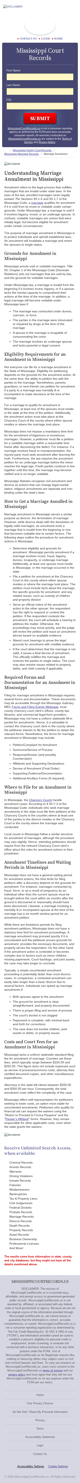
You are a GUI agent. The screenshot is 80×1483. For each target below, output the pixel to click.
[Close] (73, 6)
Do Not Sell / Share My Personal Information (40, 1411)
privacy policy (16, 1374)
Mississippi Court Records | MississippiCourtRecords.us (40, 25)
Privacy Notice (47, 142)
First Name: (13, 70)
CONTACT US (28, 38)
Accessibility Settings (30, 1466)
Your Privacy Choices (40, 1403)
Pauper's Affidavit (17, 1119)
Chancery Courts (40, 800)
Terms (40, 1428)
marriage (37, 202)
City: (9, 99)
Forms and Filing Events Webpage (35, 707)
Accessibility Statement (40, 1437)
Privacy (40, 1420)
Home (58, 38)
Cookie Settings (58, 1466)
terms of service (53, 1370)
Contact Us (40, 1454)
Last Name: (13, 85)
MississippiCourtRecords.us (24, 128)
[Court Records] (6, 150)
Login (45, 38)
